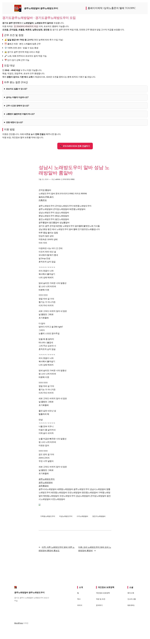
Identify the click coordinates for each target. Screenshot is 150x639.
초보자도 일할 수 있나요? (16, 88)
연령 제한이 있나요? (14, 122)
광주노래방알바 (46, 482)
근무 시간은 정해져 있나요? (17, 105)
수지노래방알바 (82, 516)
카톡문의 (43, 200)
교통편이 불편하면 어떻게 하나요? (20, 114)
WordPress (18, 623)
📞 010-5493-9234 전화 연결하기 (75, 146)
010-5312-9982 (69, 179)
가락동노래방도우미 (47, 516)
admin (57, 179)
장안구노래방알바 (98, 516)
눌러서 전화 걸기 (46, 196)
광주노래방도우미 (47, 479)
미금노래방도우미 (65, 516)
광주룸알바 (44, 485)
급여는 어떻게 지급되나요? (17, 97)
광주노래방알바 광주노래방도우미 (41, 8)
